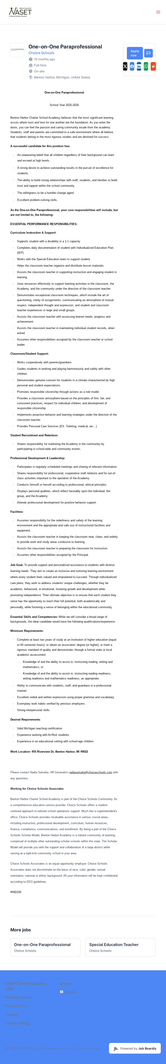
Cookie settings (17, 1023)
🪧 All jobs (68, 992)
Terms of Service (18, 997)
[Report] (148, 53)
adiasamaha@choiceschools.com (91, 772)
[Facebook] (132, 66)
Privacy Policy (16, 1006)
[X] (125, 66)
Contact (11, 1014)
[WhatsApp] (146, 66)
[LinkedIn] (139, 66)
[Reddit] (153, 66)
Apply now (135, 53)
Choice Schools (41, 53)
